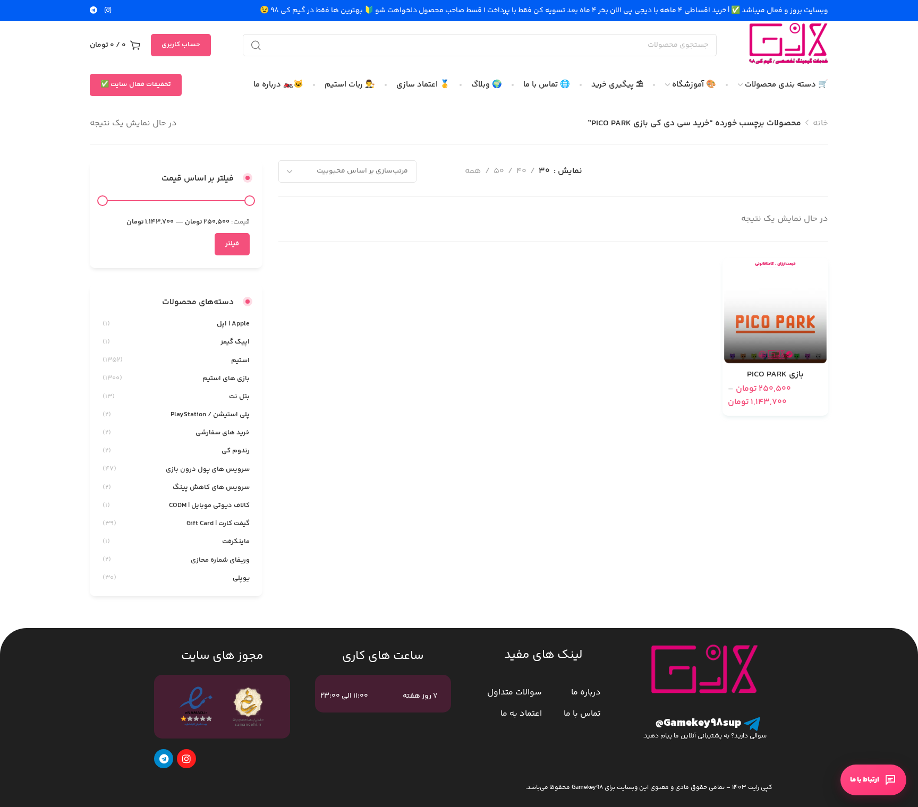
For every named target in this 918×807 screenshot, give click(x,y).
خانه (820, 123)
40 (521, 171)
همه (473, 171)
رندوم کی (236, 450)
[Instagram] (186, 758)
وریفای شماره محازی (220, 560)
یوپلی (241, 578)
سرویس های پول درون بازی (208, 469)
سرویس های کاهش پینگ (211, 487)
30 (544, 171)
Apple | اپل (233, 324)
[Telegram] (163, 758)
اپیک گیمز (235, 342)
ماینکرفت (236, 541)
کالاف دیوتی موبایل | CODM (209, 505)
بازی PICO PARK (775, 375)
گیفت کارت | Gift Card (218, 523)
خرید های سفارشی (223, 432)
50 (499, 171)
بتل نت (239, 396)
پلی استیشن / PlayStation (210, 414)
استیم (240, 360)
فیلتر (232, 243)
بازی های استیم (226, 378)
